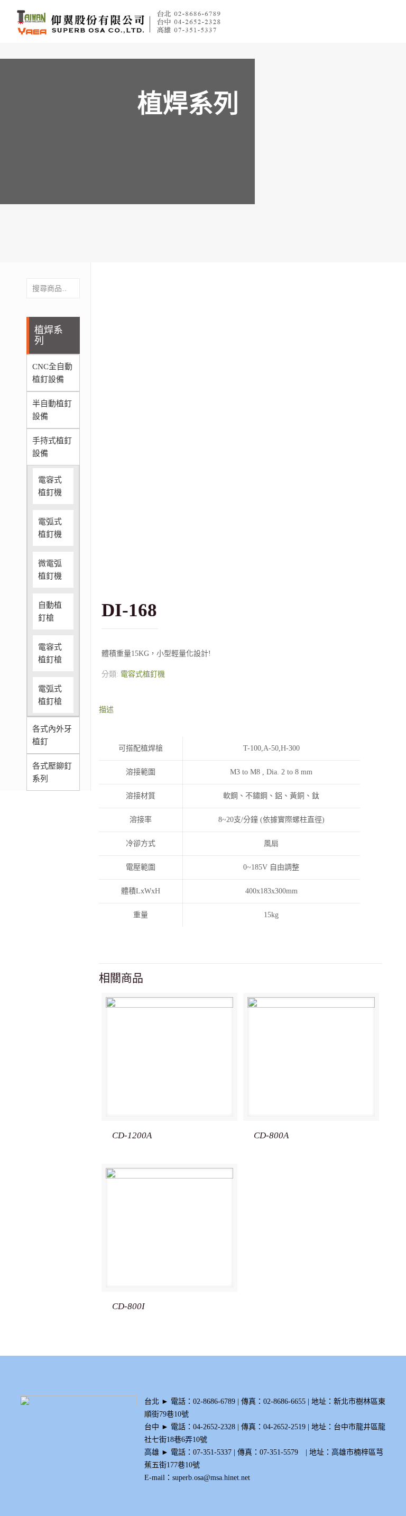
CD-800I (128, 1306)
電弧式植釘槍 (50, 695)
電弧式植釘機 (50, 527)
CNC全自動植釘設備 (52, 372)
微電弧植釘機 (50, 569)
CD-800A (271, 1135)
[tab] (240, 710)
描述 (106, 710)
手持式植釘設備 (52, 447)
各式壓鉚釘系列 (52, 772)
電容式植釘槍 (50, 653)
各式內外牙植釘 (52, 735)
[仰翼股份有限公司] (134, 21)
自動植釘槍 (50, 611)
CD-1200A (132, 1135)
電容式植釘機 (143, 674)
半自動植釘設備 (52, 410)
